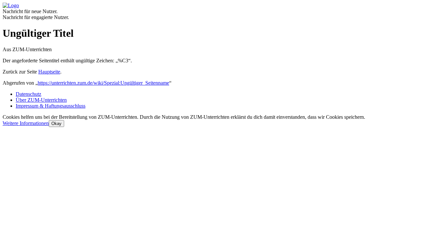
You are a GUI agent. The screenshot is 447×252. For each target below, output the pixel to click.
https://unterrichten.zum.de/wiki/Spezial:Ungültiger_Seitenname (103, 83)
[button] (26, 123)
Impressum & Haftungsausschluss (50, 106)
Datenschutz (28, 94)
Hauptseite (49, 71)
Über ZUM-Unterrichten (41, 100)
